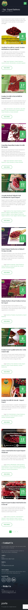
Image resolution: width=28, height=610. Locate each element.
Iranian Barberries (14, 266)
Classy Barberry (20, 464)
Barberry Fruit (9, 211)
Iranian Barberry (14, 416)
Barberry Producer (11, 315)
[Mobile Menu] (25, 3)
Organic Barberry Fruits (7, 215)
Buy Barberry (17, 108)
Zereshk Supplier (21, 63)
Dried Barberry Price (6, 466)
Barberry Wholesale (11, 464)
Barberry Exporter (10, 264)
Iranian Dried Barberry (12, 469)
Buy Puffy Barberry (11, 110)
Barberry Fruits (17, 364)
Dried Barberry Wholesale (18, 466)
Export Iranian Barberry (12, 365)
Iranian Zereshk (5, 63)
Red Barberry (13, 63)
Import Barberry (19, 61)
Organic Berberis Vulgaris (20, 215)
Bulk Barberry (9, 108)
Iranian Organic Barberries (17, 214)
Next (17, 532)
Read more (7, 67)
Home (3, 11)
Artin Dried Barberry (11, 414)
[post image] (14, 35)
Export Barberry (10, 61)
